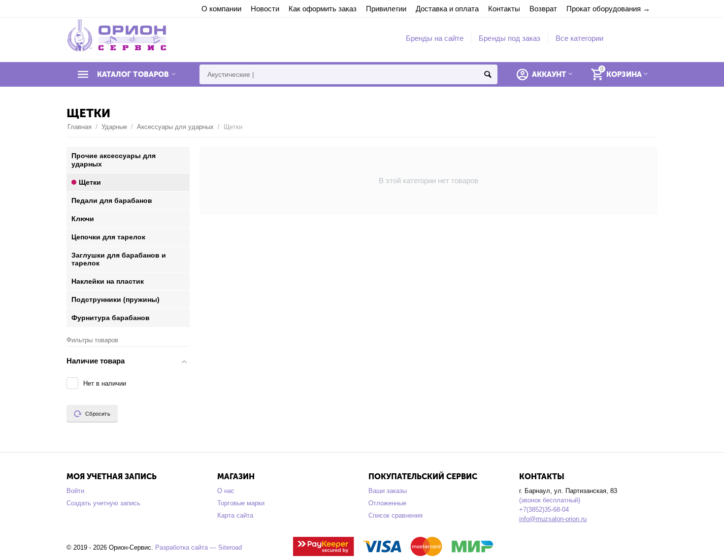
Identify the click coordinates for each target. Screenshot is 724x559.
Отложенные (387, 503)
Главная (79, 127)
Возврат (543, 8)
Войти (75, 490)
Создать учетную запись (103, 503)
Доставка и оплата (447, 8)
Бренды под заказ (509, 38)
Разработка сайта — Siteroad (198, 547)
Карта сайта (235, 515)
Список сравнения (395, 515)
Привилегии (386, 8)
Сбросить (97, 414)
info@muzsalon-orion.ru (553, 519)
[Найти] (487, 74)
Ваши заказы (387, 490)
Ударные (114, 127)
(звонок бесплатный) (549, 500)
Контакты (504, 8)
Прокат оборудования (603, 8)
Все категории (579, 38)
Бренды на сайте (434, 38)
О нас (225, 490)
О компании (221, 8)
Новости (265, 8)
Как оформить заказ (323, 8)
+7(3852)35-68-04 (544, 509)
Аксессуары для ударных (175, 127)
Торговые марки (240, 503)
